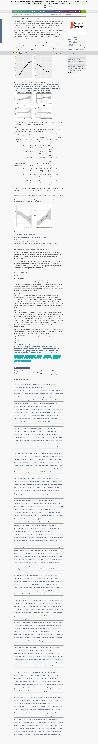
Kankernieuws (15, 14)
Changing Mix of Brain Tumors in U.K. (25, 234)
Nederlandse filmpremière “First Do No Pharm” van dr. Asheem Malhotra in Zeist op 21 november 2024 (38, 415)
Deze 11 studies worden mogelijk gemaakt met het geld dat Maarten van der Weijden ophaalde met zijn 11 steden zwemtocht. (38, 559)
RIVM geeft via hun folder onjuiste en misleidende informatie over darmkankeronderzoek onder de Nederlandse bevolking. (33, 650)
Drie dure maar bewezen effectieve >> (76, 58)
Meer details (50, 6)
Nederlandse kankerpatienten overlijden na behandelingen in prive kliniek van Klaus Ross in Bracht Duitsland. (38, 613)
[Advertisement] (77, 99)
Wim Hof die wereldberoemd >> (75, 61)
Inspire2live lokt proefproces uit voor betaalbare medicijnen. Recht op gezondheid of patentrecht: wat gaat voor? (38, 600)
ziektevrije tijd (77, 45)
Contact (80, 53)
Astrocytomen (57, 356)
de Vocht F (17, 270)
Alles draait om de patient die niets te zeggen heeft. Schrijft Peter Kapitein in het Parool (37, 591)
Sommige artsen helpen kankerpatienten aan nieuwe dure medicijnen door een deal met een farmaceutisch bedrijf (38, 669)
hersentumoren (19, 356)
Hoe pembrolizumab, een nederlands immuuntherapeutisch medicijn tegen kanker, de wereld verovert (38, 541)
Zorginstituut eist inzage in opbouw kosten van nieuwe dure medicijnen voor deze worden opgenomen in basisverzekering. (37, 578)
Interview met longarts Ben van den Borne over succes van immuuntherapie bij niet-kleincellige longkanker (38, 544)
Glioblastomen (18, 358)
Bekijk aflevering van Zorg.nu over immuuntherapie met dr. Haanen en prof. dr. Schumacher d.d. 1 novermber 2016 (36, 653)
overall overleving (30, 356)
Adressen (66, 53)
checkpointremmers (72, 47)
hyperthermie (71, 48)
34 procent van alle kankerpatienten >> (76, 68)
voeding (82, 47)
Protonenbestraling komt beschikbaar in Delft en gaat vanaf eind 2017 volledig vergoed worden (36, 647)
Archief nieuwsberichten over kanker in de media (28, 387)
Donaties (41, 53)
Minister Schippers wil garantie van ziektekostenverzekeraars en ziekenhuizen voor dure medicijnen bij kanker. (38, 694)
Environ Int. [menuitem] (17, 261)
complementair (47, 358)
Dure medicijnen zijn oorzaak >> (75, 66)
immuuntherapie (73, 49)
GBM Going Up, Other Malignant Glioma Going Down (30, 237)
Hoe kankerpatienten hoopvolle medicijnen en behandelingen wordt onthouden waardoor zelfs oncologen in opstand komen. (37, 713)
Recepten (73, 53)
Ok (45, 6)
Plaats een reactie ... (21, 368)
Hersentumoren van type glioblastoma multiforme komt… (57, 14)
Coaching (54, 53)
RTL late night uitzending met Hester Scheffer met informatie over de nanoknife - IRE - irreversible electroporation (38, 656)
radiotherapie (71, 45)
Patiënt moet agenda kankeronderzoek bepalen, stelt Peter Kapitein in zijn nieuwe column (37, 731)
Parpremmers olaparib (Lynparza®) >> (76, 63)
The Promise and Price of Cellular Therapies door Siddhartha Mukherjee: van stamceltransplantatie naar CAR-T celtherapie (36, 509)
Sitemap (35, 53)
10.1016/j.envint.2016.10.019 (22, 344)
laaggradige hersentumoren (22, 361)
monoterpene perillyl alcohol (33, 358)
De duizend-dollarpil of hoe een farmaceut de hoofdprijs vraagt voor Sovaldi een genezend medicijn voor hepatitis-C (37, 672)
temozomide (47, 356)
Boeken (48, 53)
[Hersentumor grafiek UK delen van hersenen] (33, 120)
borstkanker (80, 40)
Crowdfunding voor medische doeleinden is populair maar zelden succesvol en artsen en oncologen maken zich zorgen (38, 516)
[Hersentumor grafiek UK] (33, 80)
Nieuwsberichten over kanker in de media (31, 14)
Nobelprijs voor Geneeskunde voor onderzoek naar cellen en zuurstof (34, 500)
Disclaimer (28, 53)
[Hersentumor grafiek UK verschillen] (33, 229)
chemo (78, 47)
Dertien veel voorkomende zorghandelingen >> (74, 60)
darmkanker (83, 49)
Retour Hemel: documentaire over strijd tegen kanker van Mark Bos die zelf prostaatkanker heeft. (35, 419)
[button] (20, 272)
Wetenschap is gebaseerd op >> (75, 65)
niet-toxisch (56, 358)
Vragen (60, 53)
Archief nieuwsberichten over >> (75, 56)
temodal (39, 356)
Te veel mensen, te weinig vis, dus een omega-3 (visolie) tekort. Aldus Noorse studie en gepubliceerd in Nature (39, 472)
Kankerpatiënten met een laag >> (76, 70)
